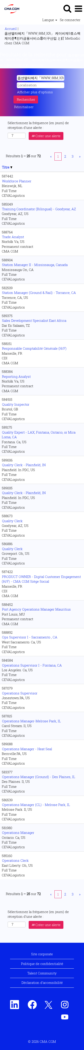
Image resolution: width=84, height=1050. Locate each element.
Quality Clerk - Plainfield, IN (24, 465)
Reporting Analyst (16, 376)
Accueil (11, 28)
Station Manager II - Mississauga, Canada (35, 264)
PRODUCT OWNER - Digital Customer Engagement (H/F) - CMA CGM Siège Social (41, 579)
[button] (78, 8)
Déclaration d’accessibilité (42, 982)
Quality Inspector (15, 404)
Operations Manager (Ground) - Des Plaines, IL (38, 777)
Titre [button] (6, 167)
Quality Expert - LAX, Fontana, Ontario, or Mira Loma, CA (38, 434)
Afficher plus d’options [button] (35, 92)
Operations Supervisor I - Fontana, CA (32, 665)
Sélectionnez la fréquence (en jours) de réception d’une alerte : (38, 125)
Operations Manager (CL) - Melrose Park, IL (36, 804)
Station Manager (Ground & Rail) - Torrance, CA (39, 292)
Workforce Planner (16, 181)
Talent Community (42, 973)
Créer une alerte (47, 136)
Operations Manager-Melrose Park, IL (31, 721)
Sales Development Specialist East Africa (34, 320)
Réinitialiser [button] (24, 107)
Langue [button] (48, 20)
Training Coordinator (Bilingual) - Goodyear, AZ (39, 209)
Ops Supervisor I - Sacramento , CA (29, 637)
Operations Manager (18, 832)
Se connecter (70, 20)
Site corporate (42, 954)
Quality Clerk (12, 521)
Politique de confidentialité (42, 963)
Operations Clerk (15, 860)
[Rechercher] (67, 8)
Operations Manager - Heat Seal (27, 749)
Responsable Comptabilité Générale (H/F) (34, 348)
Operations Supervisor (19, 693)
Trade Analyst (13, 237)
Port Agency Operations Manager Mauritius (36, 609)
